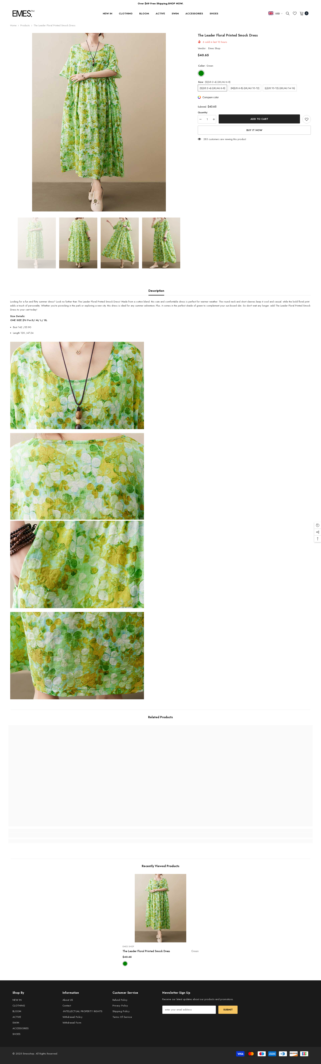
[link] (46, 835)
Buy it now (254, 130)
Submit (228, 1009)
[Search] (288, 13)
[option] (99, 122)
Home (13, 25)
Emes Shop (214, 48)
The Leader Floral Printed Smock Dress (161, 951)
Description (156, 291)
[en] (270, 13)
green (125, 963)
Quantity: (203, 112)
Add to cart (259, 119)
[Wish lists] (295, 13)
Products (25, 25)
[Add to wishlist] (306, 119)
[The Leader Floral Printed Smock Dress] (161, 908)
